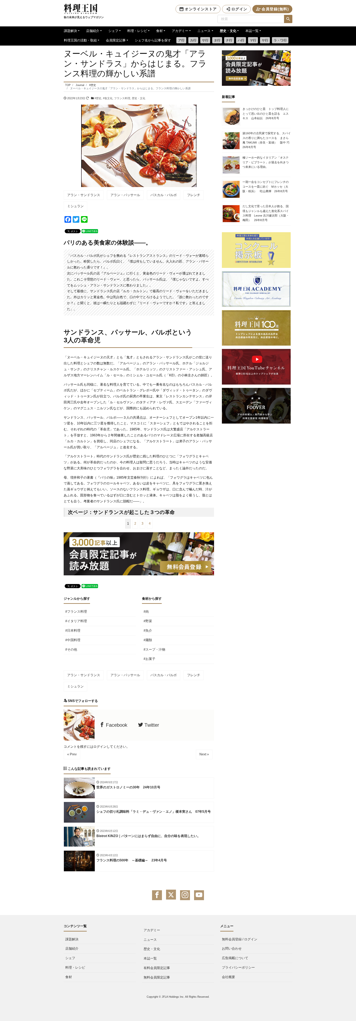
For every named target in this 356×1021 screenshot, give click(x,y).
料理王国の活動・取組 (80, 40)
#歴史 (98, 98)
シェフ (113, 31)
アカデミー (180, 31)
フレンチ (193, 195)
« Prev (72, 754)
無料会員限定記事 (157, 977)
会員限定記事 (116, 40)
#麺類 (148, 640)
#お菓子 (149, 659)
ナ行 (229, 40)
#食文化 (107, 98)
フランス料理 (122, 98)
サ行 (205, 40)
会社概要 (228, 977)
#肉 (146, 611)
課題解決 (70, 31)
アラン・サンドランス (83, 195)
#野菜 (148, 621)
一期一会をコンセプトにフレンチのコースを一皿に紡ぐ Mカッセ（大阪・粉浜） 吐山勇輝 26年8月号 (265, 186)
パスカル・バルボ (163, 195)
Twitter (151, 725)
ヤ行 (265, 40)
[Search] (288, 19)
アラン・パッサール (125, 195)
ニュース (204, 31)
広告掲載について (235, 958)
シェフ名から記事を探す (153, 40)
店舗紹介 (92, 31)
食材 (159, 31)
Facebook (115, 725)
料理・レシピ (137, 31)
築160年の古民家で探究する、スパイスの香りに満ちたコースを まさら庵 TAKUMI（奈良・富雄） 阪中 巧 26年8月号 (267, 140)
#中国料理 (72, 640)
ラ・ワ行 (280, 40)
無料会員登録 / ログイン (239, 939)
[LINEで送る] (90, 231)
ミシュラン (75, 206)
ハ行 (241, 40)
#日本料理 (72, 630)
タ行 (217, 40)
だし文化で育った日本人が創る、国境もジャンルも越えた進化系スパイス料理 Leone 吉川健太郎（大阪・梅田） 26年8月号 (265, 213)
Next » (204, 754)
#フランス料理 (76, 611)
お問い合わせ (232, 948)
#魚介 (148, 630)
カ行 (193, 40)
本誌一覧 (252, 31)
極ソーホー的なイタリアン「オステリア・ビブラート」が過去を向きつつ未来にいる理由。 (265, 162)
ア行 (181, 40)
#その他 (71, 649)
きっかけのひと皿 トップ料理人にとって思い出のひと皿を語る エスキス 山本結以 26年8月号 (265, 113)
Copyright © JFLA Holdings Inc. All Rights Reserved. (178, 996)
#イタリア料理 (76, 621)
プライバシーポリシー (238, 967)
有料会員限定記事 (157, 968)
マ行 (253, 40)
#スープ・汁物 (154, 649)
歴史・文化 (228, 31)
